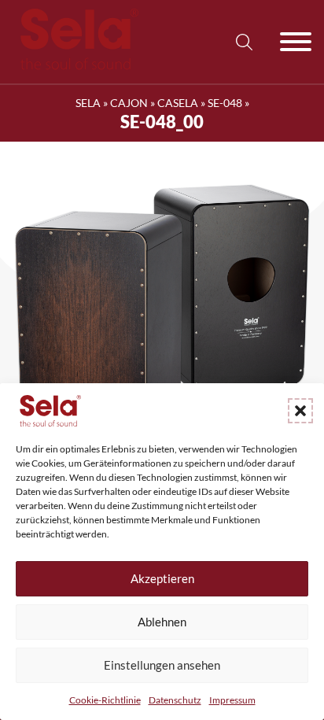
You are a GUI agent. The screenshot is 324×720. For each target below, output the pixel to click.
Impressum (232, 700)
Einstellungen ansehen (162, 665)
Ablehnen (162, 622)
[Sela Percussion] (75, 65)
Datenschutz (175, 700)
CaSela (177, 102)
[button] (300, 411)
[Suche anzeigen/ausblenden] (243, 41)
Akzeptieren (162, 578)
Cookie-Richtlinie (105, 700)
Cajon (129, 102)
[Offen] (295, 41)
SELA (88, 102)
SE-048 (225, 102)
